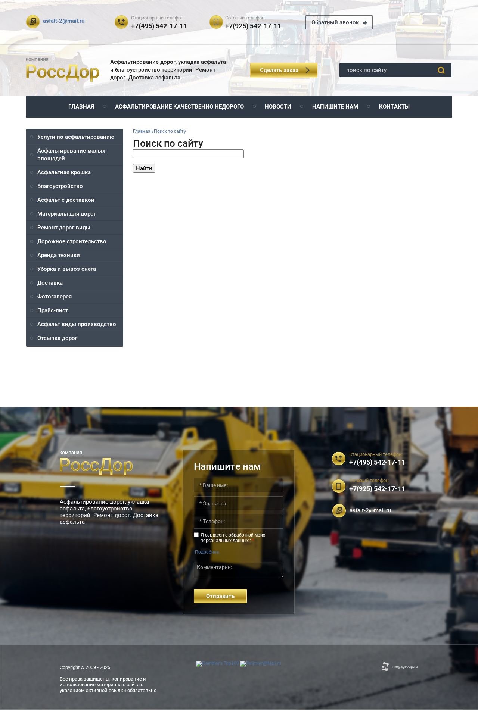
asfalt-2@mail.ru (63, 21)
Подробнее (207, 552)
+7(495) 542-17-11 (159, 26)
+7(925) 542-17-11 (253, 26)
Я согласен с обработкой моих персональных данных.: (233, 537)
